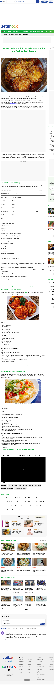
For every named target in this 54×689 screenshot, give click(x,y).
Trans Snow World (40, 667)
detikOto (21, 671)
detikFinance (21, 662)
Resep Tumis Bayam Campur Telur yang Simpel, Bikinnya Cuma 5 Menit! (7, 554)
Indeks (50, 31)
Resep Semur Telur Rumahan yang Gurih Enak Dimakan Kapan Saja (20, 366)
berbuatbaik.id (40, 659)
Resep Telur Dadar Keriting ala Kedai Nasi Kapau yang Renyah (18, 449)
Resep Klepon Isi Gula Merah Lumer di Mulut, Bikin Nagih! (38, 554)
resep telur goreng (12, 485)
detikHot (21, 666)
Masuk (50, 1)
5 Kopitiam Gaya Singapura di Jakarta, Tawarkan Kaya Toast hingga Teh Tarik (5, 606)
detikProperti (21, 672)
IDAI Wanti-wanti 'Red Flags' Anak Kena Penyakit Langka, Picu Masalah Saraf (17, 606)
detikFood (3, 44)
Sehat (38, 31)
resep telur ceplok (23, 485)
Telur (8, 44)
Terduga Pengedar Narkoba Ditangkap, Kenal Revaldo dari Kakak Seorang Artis (29, 590)
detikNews (21, 659)
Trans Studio (39, 669)
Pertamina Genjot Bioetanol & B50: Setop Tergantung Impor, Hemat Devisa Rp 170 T (18, 591)
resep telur (4, 485)
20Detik (29, 667)
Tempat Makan (24, 31)
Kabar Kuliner (33, 31)
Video (46, 31)
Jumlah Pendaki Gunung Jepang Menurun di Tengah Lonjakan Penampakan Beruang (29, 607)
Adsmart (38, 662)
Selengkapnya (43, 540)
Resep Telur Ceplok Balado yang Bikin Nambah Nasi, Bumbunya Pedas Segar (11, 498)
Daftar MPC (44, 1)
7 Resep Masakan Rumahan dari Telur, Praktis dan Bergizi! (12, 506)
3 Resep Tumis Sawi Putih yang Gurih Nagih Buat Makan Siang (23, 569)
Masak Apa (25, 34)
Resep (9, 31)
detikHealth (30, 662)
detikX (29, 666)
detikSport (21, 667)
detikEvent (39, 664)
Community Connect (41, 679)
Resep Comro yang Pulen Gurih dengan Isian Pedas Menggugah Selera (23, 554)
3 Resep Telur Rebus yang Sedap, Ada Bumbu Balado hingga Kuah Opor (35, 502)
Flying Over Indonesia (41, 674)
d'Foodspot (11, 34)
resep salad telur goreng (20, 488)
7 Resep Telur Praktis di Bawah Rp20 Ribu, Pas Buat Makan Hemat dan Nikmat (11, 502)
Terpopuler (4, 34)
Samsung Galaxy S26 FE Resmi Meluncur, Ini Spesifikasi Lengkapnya (41, 605)
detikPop (29, 672)
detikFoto (29, 669)
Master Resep (18, 34)
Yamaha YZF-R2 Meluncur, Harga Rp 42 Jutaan (41, 589)
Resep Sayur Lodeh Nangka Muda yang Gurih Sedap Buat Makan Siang (7, 570)
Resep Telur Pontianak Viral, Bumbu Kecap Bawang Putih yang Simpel (34, 506)
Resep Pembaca (16, 31)
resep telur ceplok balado (35, 485)
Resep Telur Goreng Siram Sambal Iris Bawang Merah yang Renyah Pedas (21, 286)
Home (5, 31)
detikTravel (30, 659)
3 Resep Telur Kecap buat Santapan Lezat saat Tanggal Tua (35, 498)
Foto (42, 31)
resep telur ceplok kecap (7, 488)
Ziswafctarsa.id (40, 672)
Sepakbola (21, 669)
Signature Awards (40, 666)
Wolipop (29, 664)
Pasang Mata (39, 661)
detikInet (21, 664)
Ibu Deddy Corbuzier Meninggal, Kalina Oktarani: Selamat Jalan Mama (39, 570)
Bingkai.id (39, 671)
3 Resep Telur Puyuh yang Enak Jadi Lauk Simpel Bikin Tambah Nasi (11, 510)
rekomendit (39, 677)
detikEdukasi (21, 661)
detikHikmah (30, 671)
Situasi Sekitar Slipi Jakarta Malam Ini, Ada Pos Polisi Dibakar (6, 589)
